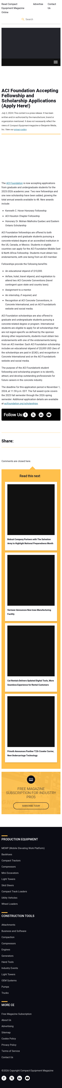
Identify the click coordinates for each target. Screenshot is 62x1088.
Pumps (5, 987)
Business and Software (14, 931)
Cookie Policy (9, 1039)
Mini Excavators (10, 873)
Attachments (8, 925)
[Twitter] (26, 441)
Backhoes (7, 854)
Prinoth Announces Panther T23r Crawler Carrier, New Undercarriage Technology (30, 753)
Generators (7, 956)
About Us (6, 1020)
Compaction (8, 937)
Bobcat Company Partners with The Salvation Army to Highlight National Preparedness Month (30, 541)
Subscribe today (31, 805)
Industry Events (10, 968)
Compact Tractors (11, 860)
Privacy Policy (9, 1045)
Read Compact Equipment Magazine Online (13, 8)
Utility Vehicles (9, 898)
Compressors (9, 867)
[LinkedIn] (32, 441)
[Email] (38, 441)
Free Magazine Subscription (17, 1014)
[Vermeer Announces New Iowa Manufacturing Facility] (31, 580)
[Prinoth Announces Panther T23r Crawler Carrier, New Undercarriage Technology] (31, 721)
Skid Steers (8, 885)
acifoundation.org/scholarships (21, 403)
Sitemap (6, 1032)
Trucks (5, 993)
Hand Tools (8, 962)
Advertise (38, 4)
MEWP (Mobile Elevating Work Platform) (23, 848)
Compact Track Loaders (14, 891)
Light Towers (8, 879)
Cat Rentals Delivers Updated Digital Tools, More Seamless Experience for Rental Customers (30, 682)
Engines (6, 949)
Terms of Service (11, 1051)
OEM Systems (9, 980)
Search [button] (23, 19)
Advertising (8, 1026)
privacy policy (20, 129)
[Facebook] (20, 441)
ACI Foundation (14, 183)
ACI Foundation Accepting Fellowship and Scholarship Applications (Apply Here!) (30, 98)
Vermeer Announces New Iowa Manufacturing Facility (29, 612)
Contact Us (52, 6)
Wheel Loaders (10, 904)
